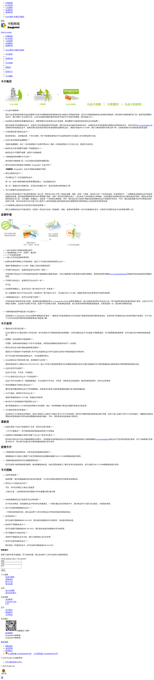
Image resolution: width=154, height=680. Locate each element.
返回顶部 (4, 642)
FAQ (7, 604)
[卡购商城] (10, 28)
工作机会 (9, 615)
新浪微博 (9, 633)
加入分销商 (9, 590)
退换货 (8, 67)
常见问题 (9, 584)
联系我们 (9, 651)
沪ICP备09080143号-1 (13, 662)
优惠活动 (9, 579)
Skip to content (6, 32)
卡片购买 (9, 54)
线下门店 (9, 582)
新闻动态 (9, 612)
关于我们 (9, 610)
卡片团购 (9, 76)
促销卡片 (9, 72)
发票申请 (9, 59)
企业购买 (9, 599)
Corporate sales (10, 602)
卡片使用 (9, 63)
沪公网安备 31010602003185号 (46, 654)
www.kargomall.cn (144, 125)
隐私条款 (9, 646)
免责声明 (9, 648)
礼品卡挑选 (9, 577)
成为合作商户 (10, 593)
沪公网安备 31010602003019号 (20, 654)
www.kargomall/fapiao (118, 274)
